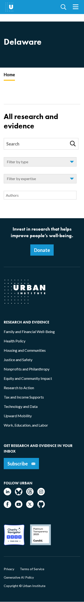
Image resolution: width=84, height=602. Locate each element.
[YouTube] (18, 506)
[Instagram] (41, 494)
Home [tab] (9, 74)
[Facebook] (7, 506)
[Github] (41, 506)
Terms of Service (32, 569)
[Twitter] (30, 506)
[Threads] (30, 494)
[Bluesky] (18, 494)
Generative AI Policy (19, 577)
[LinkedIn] (7, 494)
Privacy (9, 569)
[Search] (73, 143)
